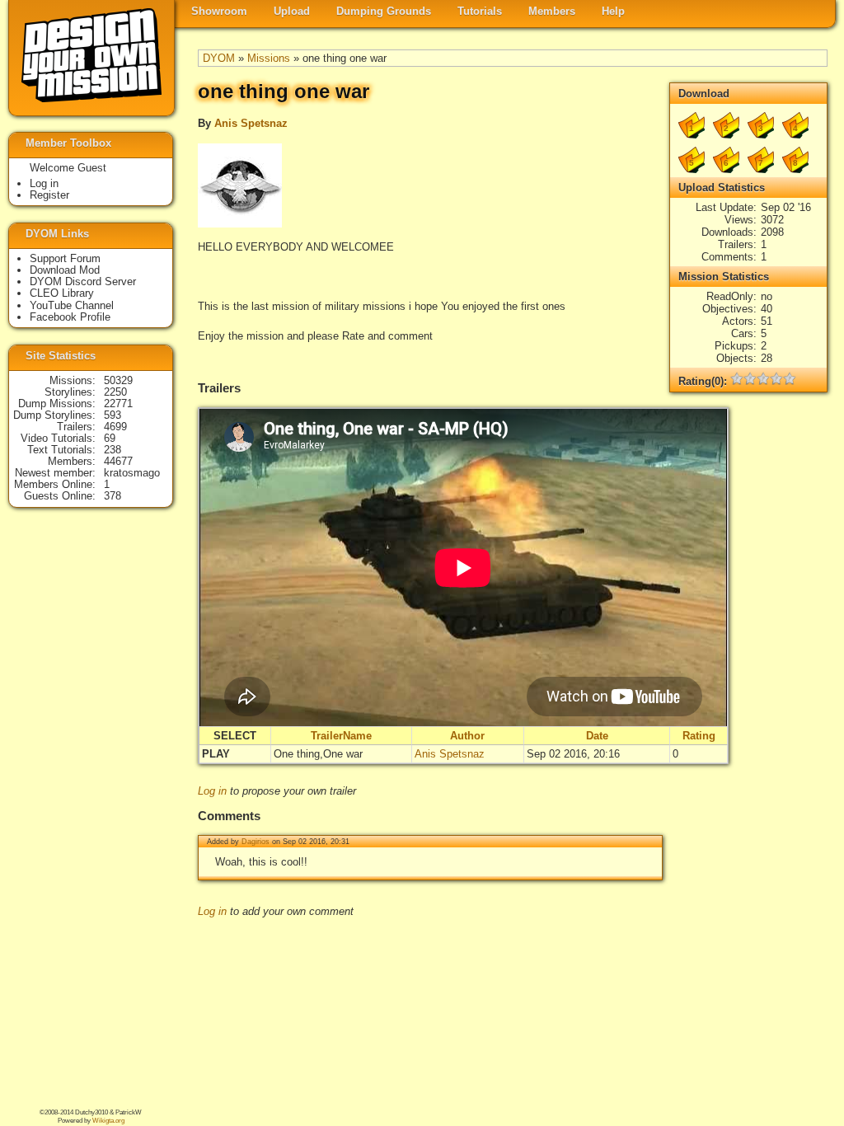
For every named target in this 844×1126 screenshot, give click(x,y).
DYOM (219, 58)
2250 (115, 392)
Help (613, 11)
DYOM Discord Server (83, 281)
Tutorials (479, 11)
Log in (212, 791)
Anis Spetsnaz (251, 123)
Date (597, 736)
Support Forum (65, 258)
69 (109, 438)
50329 (118, 380)
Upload (292, 11)
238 (112, 449)
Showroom (219, 11)
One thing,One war (318, 754)
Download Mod (65, 270)
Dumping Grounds (383, 11)
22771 (118, 403)
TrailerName (341, 736)
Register (49, 195)
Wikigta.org (108, 1120)
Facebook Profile (70, 317)
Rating (698, 736)
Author (467, 736)
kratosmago (132, 473)
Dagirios (255, 841)
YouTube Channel (72, 305)
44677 (118, 461)
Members (551, 11)
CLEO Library (62, 293)
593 (112, 415)
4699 (115, 426)
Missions (268, 58)
